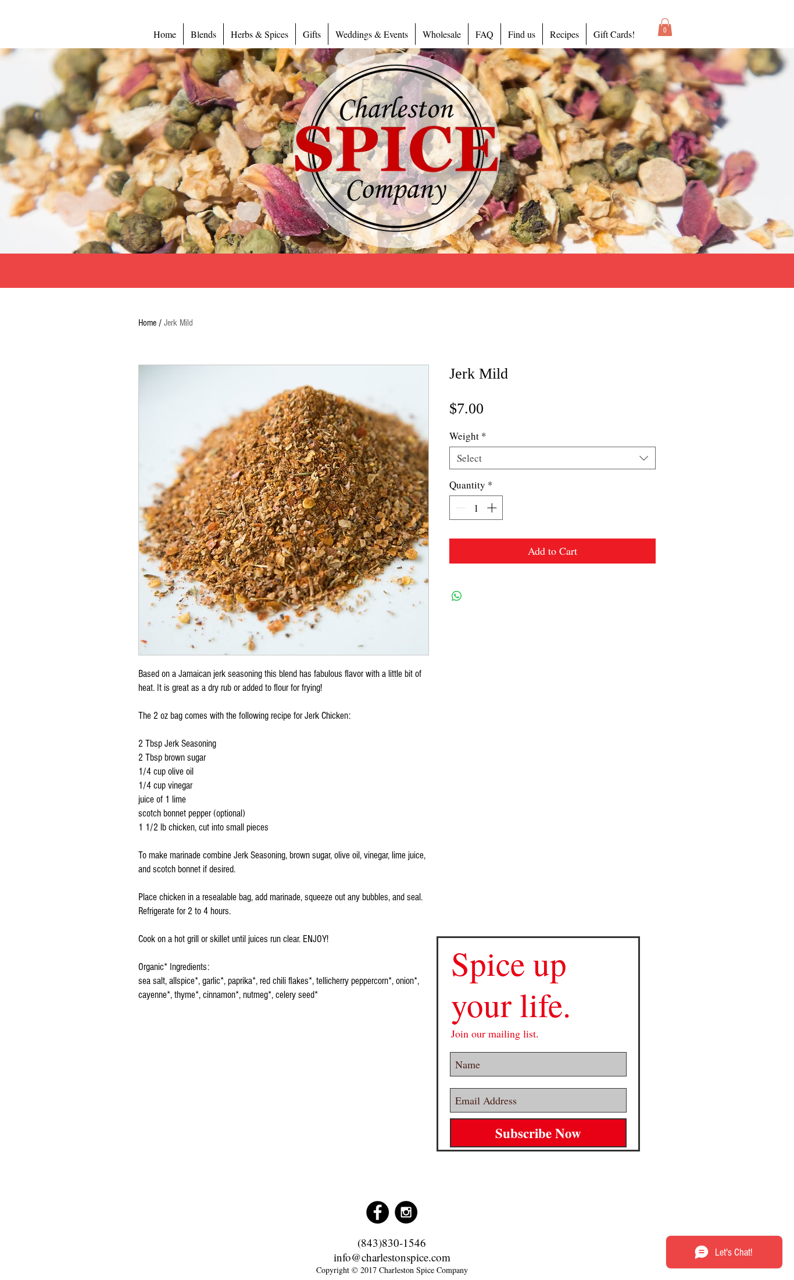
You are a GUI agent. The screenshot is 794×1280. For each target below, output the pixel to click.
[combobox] (552, 458)
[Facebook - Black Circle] (377, 1212)
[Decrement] (459, 507)
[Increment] (493, 507)
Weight (468, 436)
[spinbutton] (476, 507)
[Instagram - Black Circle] (406, 1212)
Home (147, 323)
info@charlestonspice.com (392, 1257)
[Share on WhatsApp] (457, 596)
